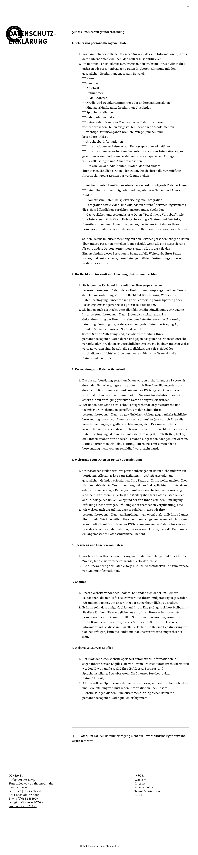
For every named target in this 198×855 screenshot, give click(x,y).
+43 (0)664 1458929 (25, 799)
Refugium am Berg (95, 846)
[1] (175, 324)
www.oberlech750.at (23, 806)
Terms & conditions (148, 791)
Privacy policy (144, 787)
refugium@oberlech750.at (26, 802)
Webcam (140, 780)
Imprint (140, 784)
